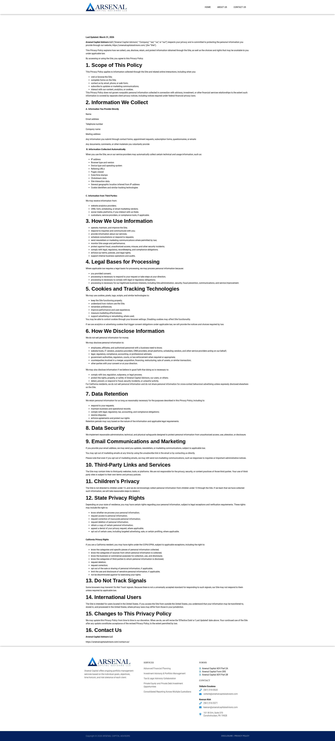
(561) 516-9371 (210, 703)
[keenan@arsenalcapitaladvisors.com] (200, 707)
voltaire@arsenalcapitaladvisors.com (220, 694)
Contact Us (240, 7)
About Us (222, 7)
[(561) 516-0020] (200, 690)
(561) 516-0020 (210, 690)
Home (208, 7)
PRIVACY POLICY (241, 736)
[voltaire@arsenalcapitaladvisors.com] (200, 694)
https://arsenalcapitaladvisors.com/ (129, 45)
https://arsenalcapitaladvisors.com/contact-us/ (108, 642)
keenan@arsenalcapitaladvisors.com (220, 707)
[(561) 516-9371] (200, 703)
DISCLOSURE (227, 736)
